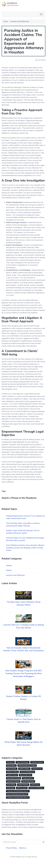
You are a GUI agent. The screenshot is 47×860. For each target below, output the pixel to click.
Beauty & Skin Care (25, 775)
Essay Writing (11, 784)
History (9, 565)
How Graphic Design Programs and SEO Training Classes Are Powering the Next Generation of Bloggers (23, 673)
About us (22, 848)
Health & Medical (24, 769)
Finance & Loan (37, 769)
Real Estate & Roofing (13, 778)
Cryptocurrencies (28, 778)
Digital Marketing (23, 784)
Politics (9, 570)
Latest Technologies (22, 762)
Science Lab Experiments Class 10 (17, 794)
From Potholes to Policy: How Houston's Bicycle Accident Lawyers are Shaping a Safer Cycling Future (25, 547)
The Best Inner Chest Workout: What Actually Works (23, 603)
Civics (5, 21)
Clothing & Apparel (37, 762)
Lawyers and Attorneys (19, 21)
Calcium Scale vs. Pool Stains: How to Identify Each (23, 720)
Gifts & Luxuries (22, 788)
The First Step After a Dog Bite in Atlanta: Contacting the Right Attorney (23, 524)
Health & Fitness (12, 775)
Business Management (27, 772)
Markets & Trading (12, 772)
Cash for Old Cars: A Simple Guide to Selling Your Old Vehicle (23, 626)
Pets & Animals (11, 769)
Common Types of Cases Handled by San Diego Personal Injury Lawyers (25, 539)
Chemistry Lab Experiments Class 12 (18, 791)
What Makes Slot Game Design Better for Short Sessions (23, 743)
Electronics (10, 762)
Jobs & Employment (28, 781)
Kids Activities (11, 765)
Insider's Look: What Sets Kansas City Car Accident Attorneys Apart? (23, 531)
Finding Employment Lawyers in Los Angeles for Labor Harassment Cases (25, 517)
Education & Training (13, 781)
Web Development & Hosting (27, 765)
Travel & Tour (35, 784)
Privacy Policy (11, 848)
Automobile (10, 788)
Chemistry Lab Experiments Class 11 (18, 797)
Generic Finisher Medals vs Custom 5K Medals (23, 697)
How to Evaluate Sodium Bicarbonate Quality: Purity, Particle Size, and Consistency (23, 649)
